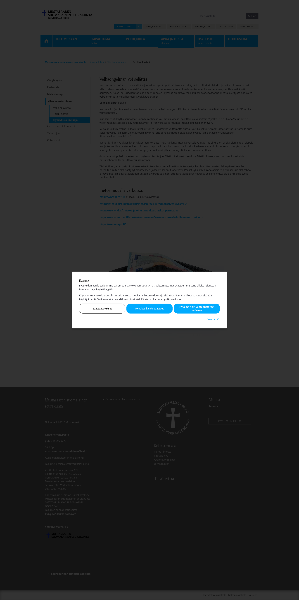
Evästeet (213, 319)
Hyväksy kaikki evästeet (149, 308)
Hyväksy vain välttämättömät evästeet (196, 308)
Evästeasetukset (102, 308)
